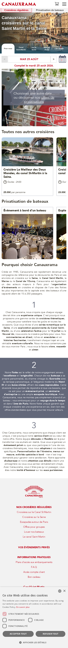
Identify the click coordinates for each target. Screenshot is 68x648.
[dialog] (34, 617)
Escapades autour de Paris (34, 522)
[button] (5, 154)
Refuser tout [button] (50, 633)
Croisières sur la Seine (34, 517)
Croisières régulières (16, 10)
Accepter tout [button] (18, 633)
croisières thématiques (51, 318)
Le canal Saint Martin (34, 536)
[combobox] (59, 591)
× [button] (64, 591)
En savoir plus (23, 607)
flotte (15, 372)
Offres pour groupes (34, 527)
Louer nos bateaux (34, 531)
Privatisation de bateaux (50, 10)
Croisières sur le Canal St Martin (34, 512)
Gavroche (54, 378)
